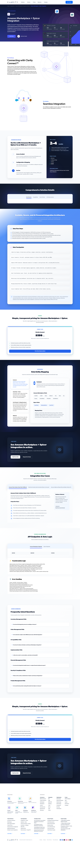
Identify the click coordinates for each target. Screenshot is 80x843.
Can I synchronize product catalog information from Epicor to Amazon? (26, 685)
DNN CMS (22, 826)
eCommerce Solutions (11, 820)
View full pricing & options (40, 739)
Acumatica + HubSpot (24, 825)
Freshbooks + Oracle (24, 820)
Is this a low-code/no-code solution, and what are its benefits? (25, 655)
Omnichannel (59, 808)
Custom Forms (9, 825)
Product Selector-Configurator (12, 826)
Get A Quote (69, 2)
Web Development (60, 800)
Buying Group (42, 808)
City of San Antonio (50, 828)
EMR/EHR (50, 802)
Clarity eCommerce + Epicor (26, 823)
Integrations (12, 6)
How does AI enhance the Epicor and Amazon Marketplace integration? (26, 644)
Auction (41, 805)
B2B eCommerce (43, 798)
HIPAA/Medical (67, 798)
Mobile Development (11, 828)
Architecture (59, 805)
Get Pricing (11, 36)
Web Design (59, 798)
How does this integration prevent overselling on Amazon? (24, 624)
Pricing (34, 2)
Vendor (66, 802)
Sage (49, 808)
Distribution (67, 803)
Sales (66, 800)
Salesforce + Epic (24, 822)
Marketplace (42, 803)
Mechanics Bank (50, 825)
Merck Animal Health (51, 823)
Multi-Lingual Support (11, 823)
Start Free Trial (15, 773)
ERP (49, 798)
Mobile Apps (59, 802)
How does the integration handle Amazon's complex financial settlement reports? (29, 665)
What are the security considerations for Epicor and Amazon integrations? (27, 675)
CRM (49, 800)
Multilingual (42, 802)
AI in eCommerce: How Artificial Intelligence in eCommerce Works (39, 821)
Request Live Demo (27, 773)
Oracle (49, 810)
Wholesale (42, 810)
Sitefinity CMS (23, 828)
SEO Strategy (59, 803)
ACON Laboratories (50, 822)
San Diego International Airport (52, 820)
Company (66, 805)
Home (8, 6)
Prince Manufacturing (51, 826)
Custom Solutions (43, 800)
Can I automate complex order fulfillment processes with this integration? (27, 634)
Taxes (49, 805)
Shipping (49, 803)
